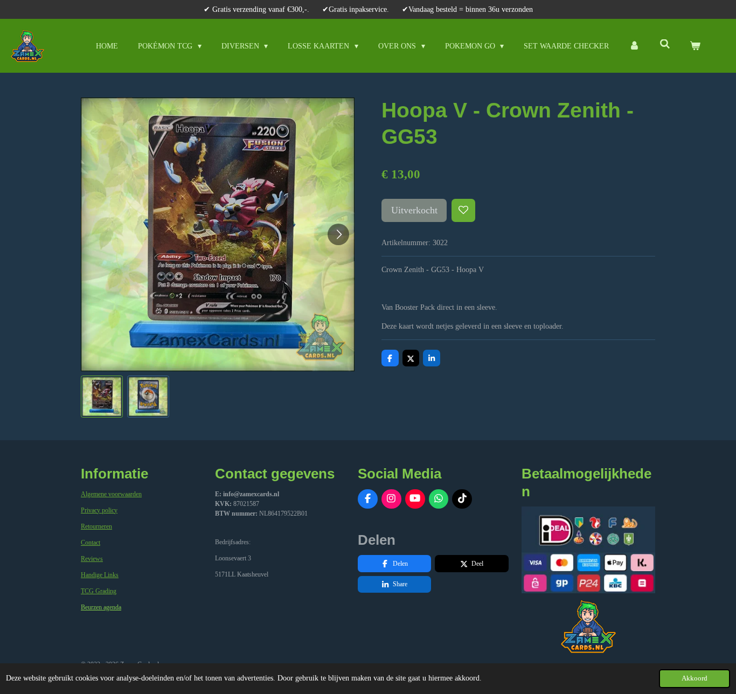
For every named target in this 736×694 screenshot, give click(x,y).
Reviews (92, 559)
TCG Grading (98, 591)
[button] (102, 397)
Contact (90, 542)
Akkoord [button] (694, 678)
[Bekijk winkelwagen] (695, 46)
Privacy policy (99, 510)
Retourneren (96, 526)
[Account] (634, 46)
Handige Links (100, 575)
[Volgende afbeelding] (338, 234)
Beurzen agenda (101, 607)
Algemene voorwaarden (111, 494)
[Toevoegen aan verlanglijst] (463, 211)
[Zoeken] (665, 44)
